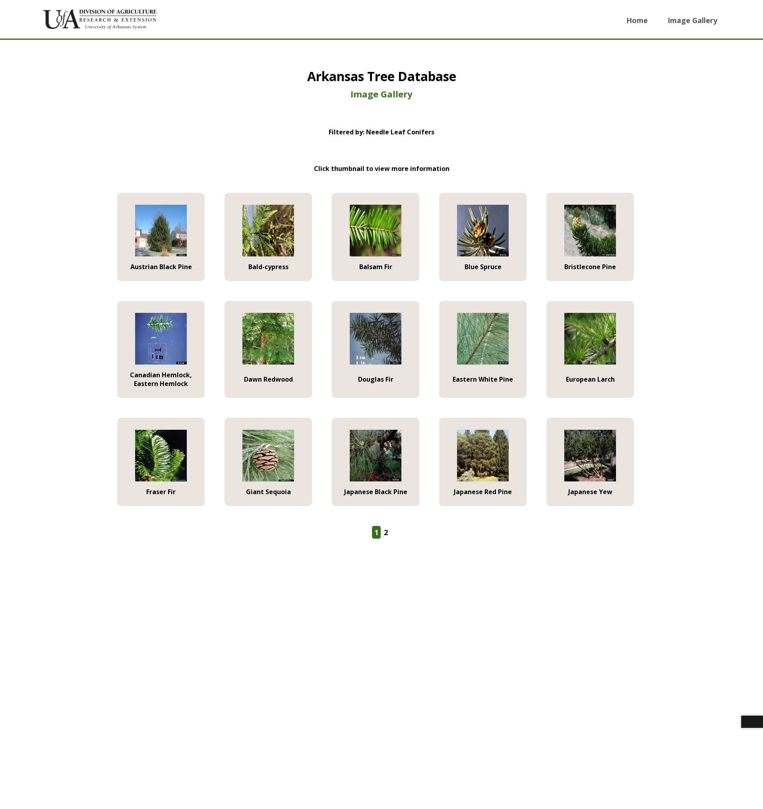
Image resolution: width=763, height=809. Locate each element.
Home (637, 20)
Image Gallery (692, 20)
